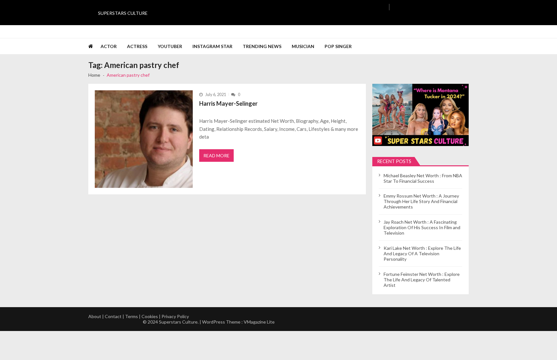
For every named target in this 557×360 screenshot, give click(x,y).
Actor (109, 46)
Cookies (150, 316)
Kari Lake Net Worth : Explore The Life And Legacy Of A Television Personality (422, 253)
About (94, 316)
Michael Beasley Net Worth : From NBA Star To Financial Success (423, 178)
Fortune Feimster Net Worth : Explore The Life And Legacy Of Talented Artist (422, 279)
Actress (137, 46)
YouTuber (170, 46)
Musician (303, 46)
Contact (113, 316)
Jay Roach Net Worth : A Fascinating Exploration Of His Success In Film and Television (422, 227)
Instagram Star (212, 46)
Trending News (262, 46)
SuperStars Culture (123, 13)
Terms (131, 316)
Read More (216, 155)
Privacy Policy (175, 316)
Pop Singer (338, 46)
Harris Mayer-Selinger (228, 103)
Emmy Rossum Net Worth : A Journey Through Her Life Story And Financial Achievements (421, 201)
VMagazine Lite (259, 322)
